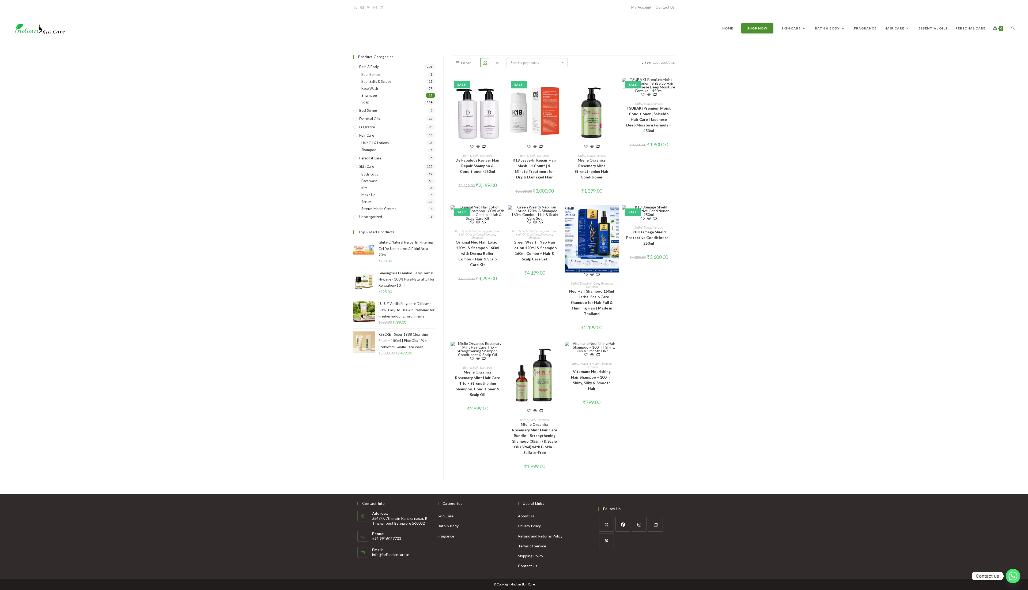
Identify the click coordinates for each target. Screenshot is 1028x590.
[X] (606, 524)
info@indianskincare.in (390, 554)
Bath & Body (471, 156)
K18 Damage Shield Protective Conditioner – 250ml (648, 237)
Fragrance (367, 127)
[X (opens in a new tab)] (356, 7)
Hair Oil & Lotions (470, 234)
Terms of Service (532, 546)
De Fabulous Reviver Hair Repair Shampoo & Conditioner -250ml (477, 166)
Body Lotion (370, 174)
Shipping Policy (530, 556)
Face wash (369, 181)
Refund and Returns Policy (540, 536)
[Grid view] (484, 62)
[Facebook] (622, 524)
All (672, 63)
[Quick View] (478, 146)
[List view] (496, 62)
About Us (526, 516)
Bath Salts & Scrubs (376, 81)
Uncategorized (370, 217)
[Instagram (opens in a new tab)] (375, 7)
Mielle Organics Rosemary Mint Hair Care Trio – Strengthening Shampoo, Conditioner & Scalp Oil (477, 383)
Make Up (368, 195)
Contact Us (665, 7)
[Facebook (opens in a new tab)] (362, 7)
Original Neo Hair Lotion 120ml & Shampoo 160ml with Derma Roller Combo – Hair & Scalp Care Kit (478, 253)
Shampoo (486, 156)
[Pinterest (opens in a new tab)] (369, 7)
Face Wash (369, 88)
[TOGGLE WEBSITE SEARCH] (1013, 28)
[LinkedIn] (655, 524)
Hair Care (493, 231)
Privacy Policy (529, 526)
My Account (641, 7)
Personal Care (370, 158)
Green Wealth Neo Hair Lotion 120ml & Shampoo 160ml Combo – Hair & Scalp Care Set (534, 250)
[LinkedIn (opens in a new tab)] (381, 7)
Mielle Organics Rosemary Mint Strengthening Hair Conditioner (592, 168)
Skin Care (366, 166)
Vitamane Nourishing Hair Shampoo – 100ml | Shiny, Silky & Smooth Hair (592, 380)
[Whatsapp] (1013, 576)
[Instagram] (639, 524)
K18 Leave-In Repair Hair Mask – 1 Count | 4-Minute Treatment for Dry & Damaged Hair (534, 168)
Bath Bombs (370, 74)
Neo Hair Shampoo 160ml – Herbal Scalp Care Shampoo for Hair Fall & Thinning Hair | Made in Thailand (591, 302)
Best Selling (479, 231)
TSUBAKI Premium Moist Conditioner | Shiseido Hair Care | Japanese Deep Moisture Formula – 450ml (648, 119)
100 (655, 63)
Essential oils (369, 119)
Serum (366, 202)
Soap (365, 102)
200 (664, 63)
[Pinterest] (606, 540)
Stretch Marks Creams (378, 209)
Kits (364, 188)
